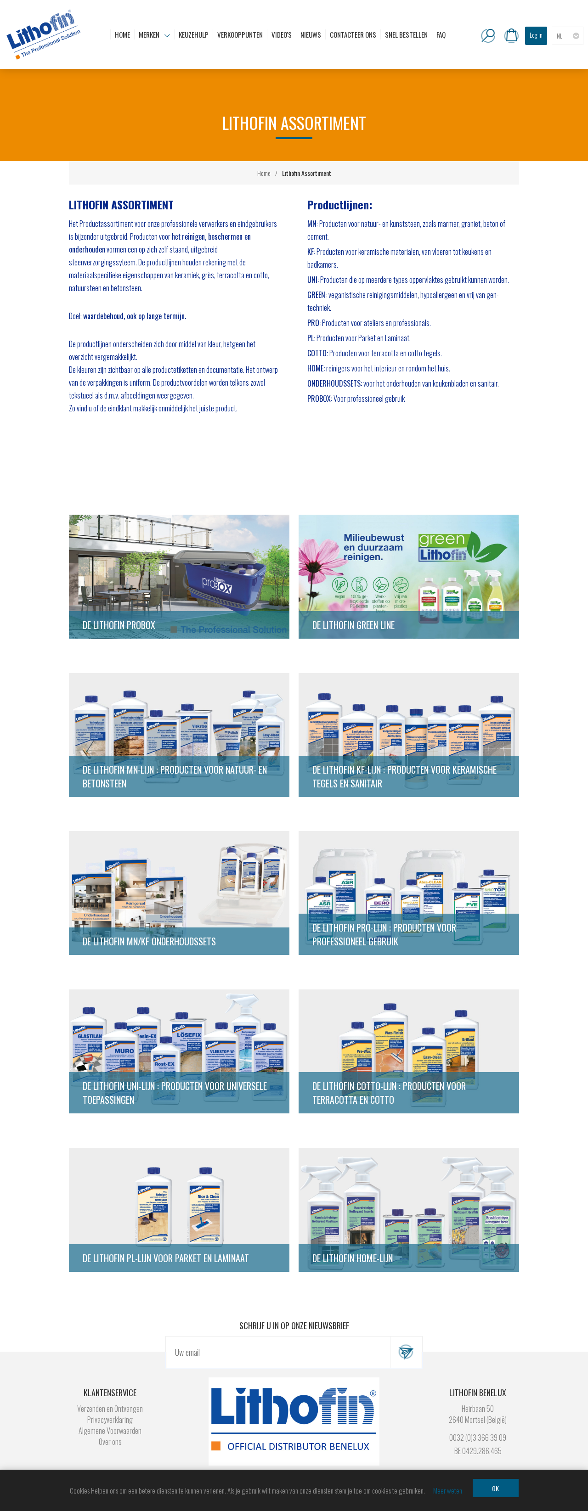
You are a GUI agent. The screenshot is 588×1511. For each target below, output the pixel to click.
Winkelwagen (511, 36)
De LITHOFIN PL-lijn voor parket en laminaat (166, 1258)
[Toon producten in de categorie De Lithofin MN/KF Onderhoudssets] (179, 894)
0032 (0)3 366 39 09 (477, 1437)
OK (495, 1488)
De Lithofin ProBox (119, 625)
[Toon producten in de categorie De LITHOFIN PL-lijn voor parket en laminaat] (179, 1211)
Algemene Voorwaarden (110, 1430)
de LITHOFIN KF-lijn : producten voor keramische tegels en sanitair (404, 776)
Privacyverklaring (110, 1419)
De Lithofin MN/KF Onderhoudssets (149, 941)
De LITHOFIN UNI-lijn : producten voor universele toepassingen (175, 1093)
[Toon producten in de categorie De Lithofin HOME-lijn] (409, 1211)
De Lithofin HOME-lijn (352, 1258)
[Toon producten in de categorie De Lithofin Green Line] (409, 578)
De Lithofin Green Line (353, 625)
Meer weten (447, 1490)
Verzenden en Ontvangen (110, 1408)
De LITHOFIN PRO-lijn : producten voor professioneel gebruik (384, 934)
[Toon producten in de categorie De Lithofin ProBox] (179, 578)
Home (264, 173)
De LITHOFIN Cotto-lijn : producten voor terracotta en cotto (389, 1093)
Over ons (110, 1441)
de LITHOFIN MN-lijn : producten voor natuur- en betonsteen (175, 776)
